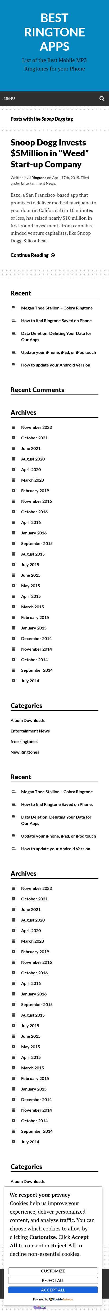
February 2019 (35, 490)
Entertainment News (38, 183)
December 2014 (36, 638)
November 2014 (36, 648)
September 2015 (37, 543)
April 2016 (31, 522)
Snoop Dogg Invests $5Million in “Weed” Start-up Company (50, 153)
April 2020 (31, 469)
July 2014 (30, 680)
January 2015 (34, 627)
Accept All (53, 1289)
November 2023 (36, 427)
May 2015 (30, 585)
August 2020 (33, 458)
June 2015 (30, 574)
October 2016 (34, 511)
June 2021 (30, 448)
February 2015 (35, 617)
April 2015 (31, 596)
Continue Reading (33, 255)
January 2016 (34, 532)
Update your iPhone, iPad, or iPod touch (58, 352)
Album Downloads (28, 720)
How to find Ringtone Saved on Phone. (57, 320)
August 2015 (33, 553)
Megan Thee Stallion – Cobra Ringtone (57, 307)
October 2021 (34, 437)
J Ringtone (37, 177)
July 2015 (30, 564)
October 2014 (34, 659)
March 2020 (32, 479)
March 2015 (32, 606)
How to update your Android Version (55, 364)
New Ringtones (25, 751)
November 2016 (36, 501)
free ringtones (24, 741)
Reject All (53, 1280)
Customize (53, 1270)
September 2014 (37, 670)
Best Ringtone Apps (54, 32)
